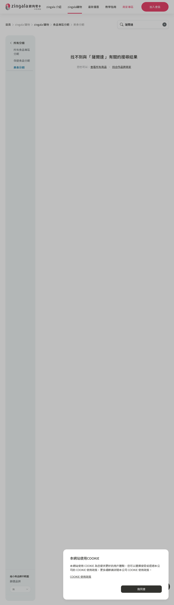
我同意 (141, 589)
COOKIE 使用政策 (80, 577)
